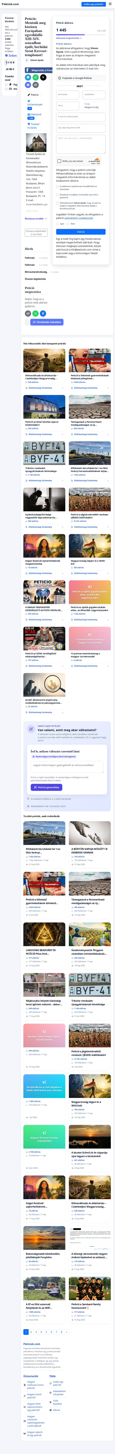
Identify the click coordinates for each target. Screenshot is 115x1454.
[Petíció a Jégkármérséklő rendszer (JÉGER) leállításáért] (90, 509)
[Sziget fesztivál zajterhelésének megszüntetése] (44, 555)
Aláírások (35, 116)
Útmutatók (30, 1376)
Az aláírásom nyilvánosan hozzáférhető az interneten (78, 187)
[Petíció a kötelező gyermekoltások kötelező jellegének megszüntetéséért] (90, 370)
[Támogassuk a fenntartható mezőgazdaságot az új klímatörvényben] (90, 416)
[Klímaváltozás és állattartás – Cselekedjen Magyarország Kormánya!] (44, 370)
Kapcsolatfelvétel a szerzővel (37, 233)
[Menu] (110, 4)
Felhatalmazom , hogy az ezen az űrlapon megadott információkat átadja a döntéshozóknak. (80, 206)
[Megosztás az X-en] (43, 77)
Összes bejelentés (35, 279)
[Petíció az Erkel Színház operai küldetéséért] (44, 416)
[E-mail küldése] (28, 85)
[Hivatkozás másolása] (35, 85)
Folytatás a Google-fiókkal (77, 78)
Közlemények (35, 106)
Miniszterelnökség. (36, 272)
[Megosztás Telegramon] (28, 77)
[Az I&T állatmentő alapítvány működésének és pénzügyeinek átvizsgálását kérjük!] (44, 694)
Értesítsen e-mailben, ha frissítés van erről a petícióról (79, 196)
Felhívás (30, 257)
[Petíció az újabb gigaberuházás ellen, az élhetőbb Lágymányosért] (90, 601)
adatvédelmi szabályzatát (78, 218)
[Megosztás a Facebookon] (43, 313)
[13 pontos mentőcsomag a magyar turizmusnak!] (90, 648)
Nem (73, 223)
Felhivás (30, 265)
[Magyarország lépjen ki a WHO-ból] (90, 555)
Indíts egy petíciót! (93, 4)
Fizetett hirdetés (33, 125)
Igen (62, 223)
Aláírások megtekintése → (69, 38)
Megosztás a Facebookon (47, 70)
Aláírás (81, 231)
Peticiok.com (10, 4)
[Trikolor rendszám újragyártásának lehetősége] (44, 462)
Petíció (34, 94)
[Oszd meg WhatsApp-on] (35, 77)
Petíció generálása (48, 787)
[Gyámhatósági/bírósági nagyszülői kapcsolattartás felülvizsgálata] (44, 509)
